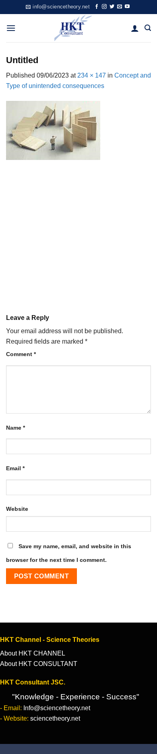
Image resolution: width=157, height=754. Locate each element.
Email (15, 468)
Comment (21, 354)
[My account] (135, 28)
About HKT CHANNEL (32, 653)
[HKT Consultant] (73, 28)
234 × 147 (91, 75)
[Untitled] (53, 129)
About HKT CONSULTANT (38, 663)
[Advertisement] (78, 231)
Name (15, 427)
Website (17, 509)
